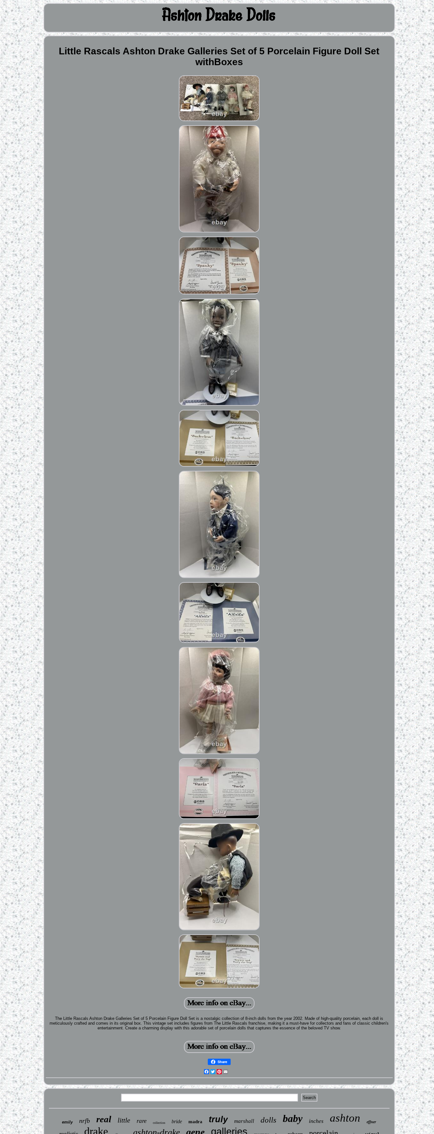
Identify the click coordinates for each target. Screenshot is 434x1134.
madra (195, 1121)
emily (67, 1122)
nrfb (84, 1120)
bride (177, 1121)
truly (218, 1119)
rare (141, 1120)
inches (316, 1121)
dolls (268, 1120)
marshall (244, 1121)
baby (292, 1118)
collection (159, 1122)
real (103, 1119)
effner (371, 1122)
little (124, 1120)
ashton (345, 1118)
